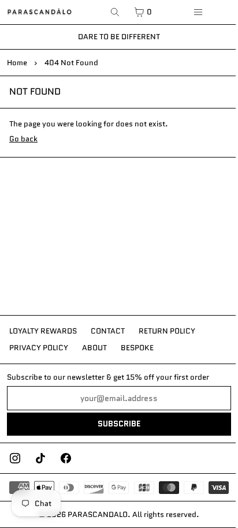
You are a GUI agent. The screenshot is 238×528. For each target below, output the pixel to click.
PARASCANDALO (98, 514)
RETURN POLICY (167, 330)
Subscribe (119, 423)
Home (17, 62)
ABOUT (94, 347)
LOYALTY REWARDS (43, 330)
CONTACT (108, 330)
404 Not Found (71, 62)
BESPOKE (137, 347)
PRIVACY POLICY (38, 347)
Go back (23, 138)
